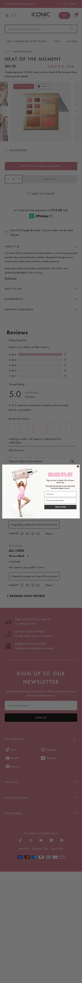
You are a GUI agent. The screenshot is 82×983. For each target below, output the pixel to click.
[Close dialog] (78, 466)
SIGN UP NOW (60, 507)
